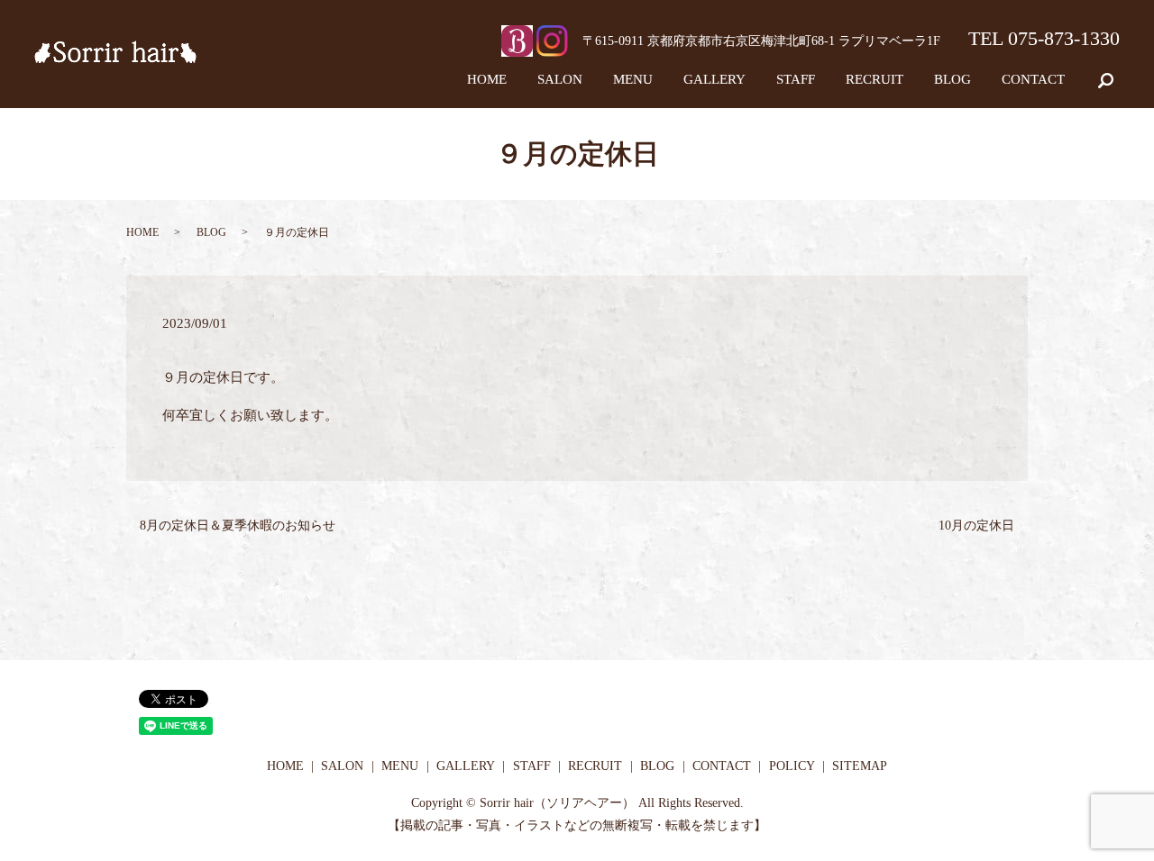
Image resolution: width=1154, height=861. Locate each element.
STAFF (795, 79)
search (1118, 79)
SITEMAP (859, 766)
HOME (487, 79)
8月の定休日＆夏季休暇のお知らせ (237, 525)
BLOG (952, 79)
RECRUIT (874, 79)
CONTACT (1033, 79)
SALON (559, 79)
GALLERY (714, 79)
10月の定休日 (976, 525)
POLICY (792, 766)
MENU (633, 79)
